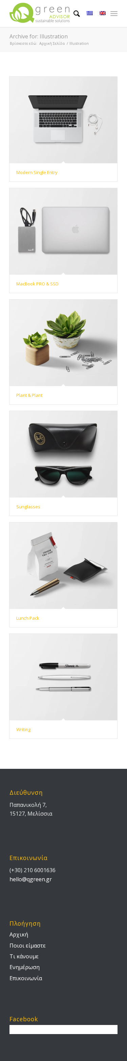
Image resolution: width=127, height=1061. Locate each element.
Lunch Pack (27, 618)
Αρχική (18, 934)
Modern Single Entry (37, 172)
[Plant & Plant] (63, 343)
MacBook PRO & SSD (37, 284)
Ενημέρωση (24, 967)
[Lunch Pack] (63, 565)
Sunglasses (28, 507)
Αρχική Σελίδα (52, 43)
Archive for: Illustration (38, 36)
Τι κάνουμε (24, 956)
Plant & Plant (29, 395)
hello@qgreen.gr (30, 879)
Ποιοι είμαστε (27, 945)
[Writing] (63, 677)
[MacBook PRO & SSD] (63, 231)
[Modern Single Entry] (63, 120)
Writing (23, 729)
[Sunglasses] (63, 454)
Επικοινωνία (25, 978)
